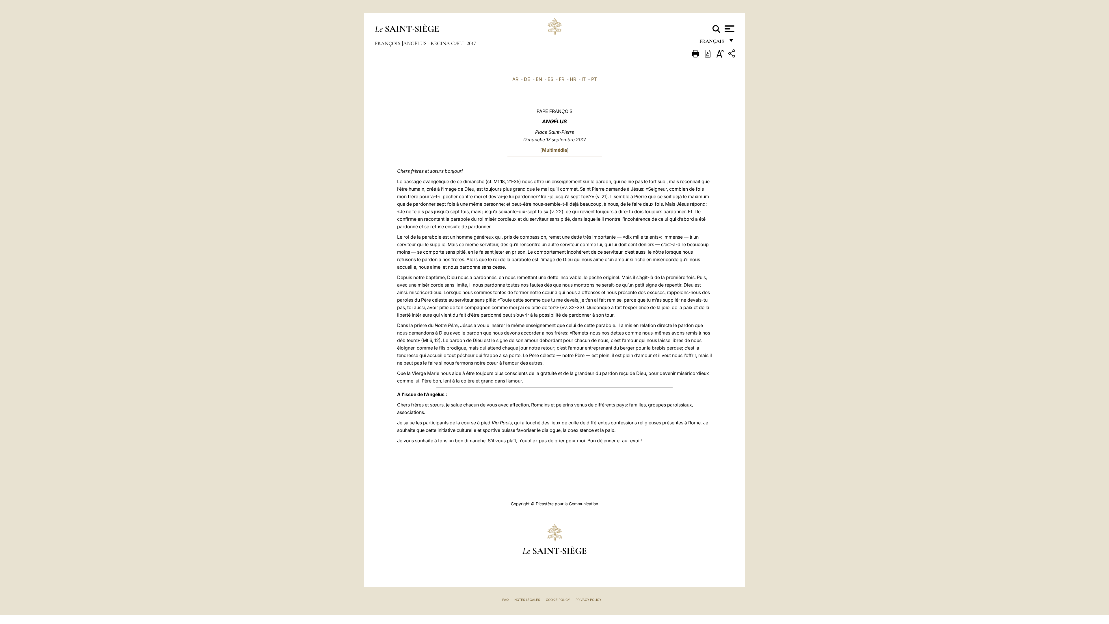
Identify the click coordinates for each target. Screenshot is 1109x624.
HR (573, 79)
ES (550, 79)
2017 (471, 43)
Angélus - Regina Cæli (434, 43)
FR (561, 79)
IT (584, 79)
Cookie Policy (558, 600)
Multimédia (554, 150)
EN (539, 79)
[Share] (732, 54)
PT (594, 79)
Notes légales (527, 600)
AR (515, 79)
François (388, 43)
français (712, 42)
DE (527, 79)
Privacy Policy (588, 600)
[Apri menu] (728, 29)
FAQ (505, 600)
